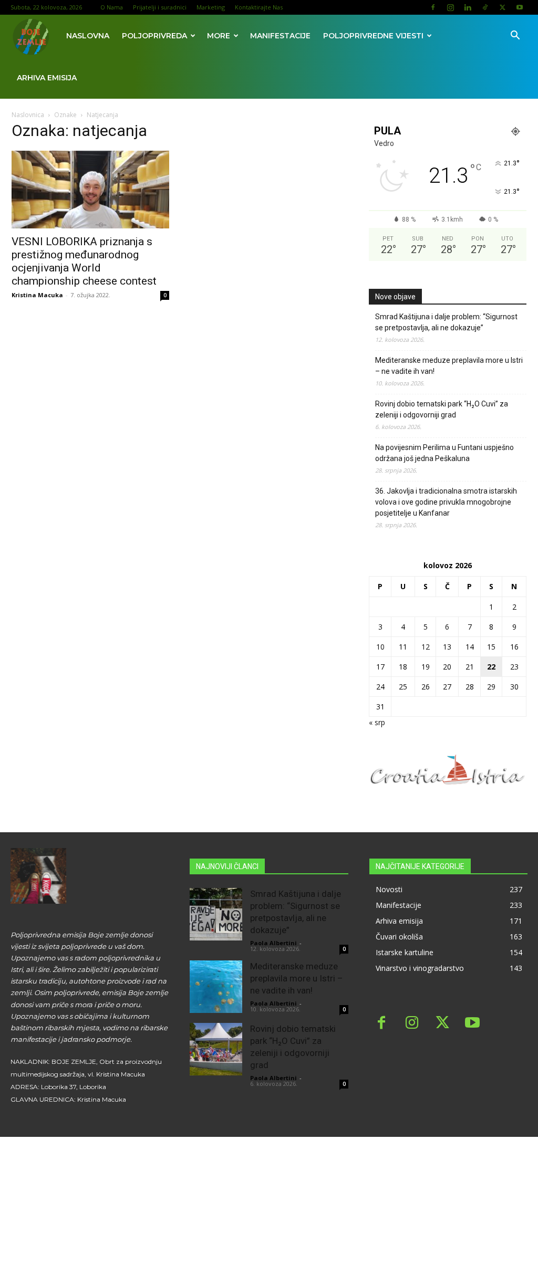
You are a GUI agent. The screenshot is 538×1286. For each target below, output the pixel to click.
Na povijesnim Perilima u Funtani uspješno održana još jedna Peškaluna (444, 453)
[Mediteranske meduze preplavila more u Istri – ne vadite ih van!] (216, 986)
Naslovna (87, 35)
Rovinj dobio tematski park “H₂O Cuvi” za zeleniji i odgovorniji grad (441, 409)
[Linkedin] (467, 7)
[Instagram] (450, 7)
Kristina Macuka (37, 295)
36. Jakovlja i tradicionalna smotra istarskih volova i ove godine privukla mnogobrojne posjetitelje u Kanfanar (446, 502)
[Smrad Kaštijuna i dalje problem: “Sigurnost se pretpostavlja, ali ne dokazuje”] (216, 914)
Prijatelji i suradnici (160, 7)
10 (380, 647)
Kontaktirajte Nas (259, 7)
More (218, 35)
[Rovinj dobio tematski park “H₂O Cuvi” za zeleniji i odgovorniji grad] (216, 1049)
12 (425, 647)
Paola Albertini (273, 943)
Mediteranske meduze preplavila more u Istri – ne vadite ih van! (449, 365)
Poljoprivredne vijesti (373, 35)
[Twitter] (502, 7)
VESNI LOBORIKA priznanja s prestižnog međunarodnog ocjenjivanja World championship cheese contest (84, 261)
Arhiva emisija (47, 77)
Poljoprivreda (154, 35)
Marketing (210, 7)
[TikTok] (485, 7)
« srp (377, 722)
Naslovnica (28, 114)
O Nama (111, 7)
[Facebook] (433, 7)
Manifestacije (280, 35)
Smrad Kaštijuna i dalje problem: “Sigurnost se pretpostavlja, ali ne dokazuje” (446, 322)
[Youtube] (519, 7)
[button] (514, 36)
